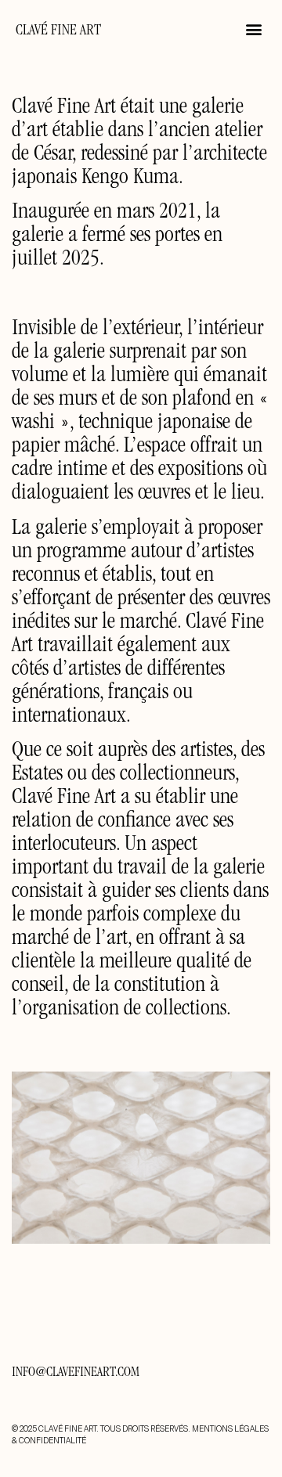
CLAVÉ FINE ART (58, 31)
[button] (253, 28)
